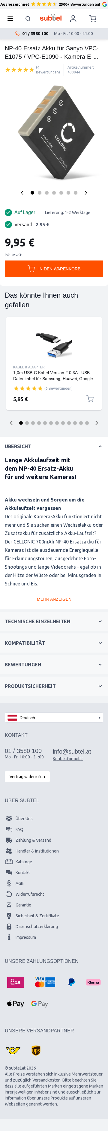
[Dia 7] (57, 423)
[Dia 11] (81, 423)
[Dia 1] (21, 423)
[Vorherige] (22, 192)
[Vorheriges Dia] (11, 423)
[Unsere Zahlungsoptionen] (15, 982)
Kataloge (24, 861)
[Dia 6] (51, 423)
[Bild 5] (61, 192)
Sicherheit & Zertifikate (37, 915)
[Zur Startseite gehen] (51, 17)
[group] (20, 70)
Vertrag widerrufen (27, 776)
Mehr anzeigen (54, 599)
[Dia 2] (27, 423)
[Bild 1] (32, 192)
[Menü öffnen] (12, 18)
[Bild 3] (46, 192)
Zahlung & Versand (33, 840)
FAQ (19, 829)
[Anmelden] (73, 18)
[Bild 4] (54, 192)
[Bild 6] (68, 192)
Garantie (23, 905)
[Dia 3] (33, 423)
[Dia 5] (45, 423)
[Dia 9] (69, 423)
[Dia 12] (87, 423)
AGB (20, 883)
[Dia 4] (39, 423)
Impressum (26, 937)
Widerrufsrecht (30, 894)
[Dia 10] (75, 423)
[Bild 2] (39, 192)
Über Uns (24, 818)
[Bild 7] (75, 192)
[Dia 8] (63, 423)
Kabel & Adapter (29, 367)
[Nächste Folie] (96, 423)
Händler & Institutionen (37, 851)
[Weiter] (85, 192)
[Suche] (28, 18)
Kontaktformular (68, 758)
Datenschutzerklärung (37, 926)
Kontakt (23, 872)
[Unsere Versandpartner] (13, 1050)
